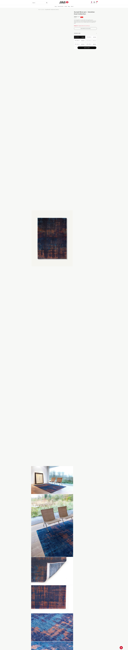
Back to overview (41, 9)
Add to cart (87, 47)
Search (46, 2)
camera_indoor (121, 647)
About (72, 6)
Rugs (56, 6)
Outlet (65, 6)
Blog (69, 6)
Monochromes (60, 6)
